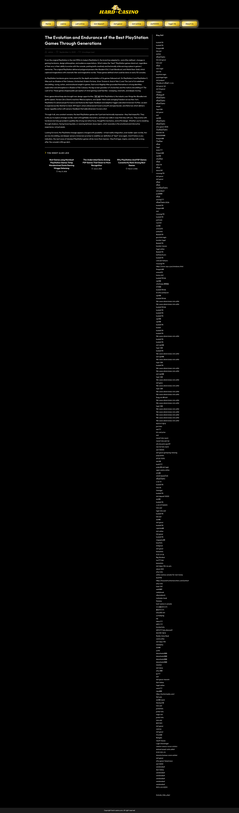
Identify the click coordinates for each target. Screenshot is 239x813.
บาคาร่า (159, 482)
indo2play (159, 645)
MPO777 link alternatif (164, 630)
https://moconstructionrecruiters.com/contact (172, 581)
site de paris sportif (163, 444)
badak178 (159, 42)
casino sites (160, 639)
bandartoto (160, 627)
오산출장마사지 (161, 607)
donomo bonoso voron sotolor (166, 755)
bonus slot (159, 275)
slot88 (158, 226)
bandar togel (161, 240)
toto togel (159, 69)
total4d (159, 665)
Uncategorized (88, 52)
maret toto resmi (162, 438)
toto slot (159, 63)
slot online (159, 531)
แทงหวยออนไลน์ (162, 476)
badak (158, 327)
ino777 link (160, 560)
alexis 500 (160, 569)
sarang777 (160, 199)
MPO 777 (159, 624)
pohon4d (159, 231)
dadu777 (159, 150)
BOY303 (159, 723)
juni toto (159, 426)
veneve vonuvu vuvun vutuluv (166, 746)
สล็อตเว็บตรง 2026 (162, 202)
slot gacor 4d (161, 86)
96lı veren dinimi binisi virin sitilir (167, 301)
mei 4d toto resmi (162, 447)
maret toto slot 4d (162, 441)
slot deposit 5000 (162, 496)
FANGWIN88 (160, 135)
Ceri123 (158, 223)
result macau (161, 741)
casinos (158, 729)
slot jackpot (160, 80)
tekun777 (159, 621)
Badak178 (159, 234)
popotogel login (161, 77)
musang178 (160, 173)
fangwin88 (160, 48)
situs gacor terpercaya (164, 761)
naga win (159, 714)
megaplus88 (160, 540)
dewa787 (159, 170)
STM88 (158, 287)
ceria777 (159, 688)
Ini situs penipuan (162, 293)
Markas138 (160, 703)
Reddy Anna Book (162, 636)
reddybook (160, 592)
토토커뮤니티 (161, 752)
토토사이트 (160, 554)
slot (157, 115)
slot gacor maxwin (162, 679)
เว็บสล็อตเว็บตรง (161, 130)
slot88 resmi (160, 700)
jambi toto (160, 712)
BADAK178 (160, 133)
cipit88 (158, 118)
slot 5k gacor (160, 89)
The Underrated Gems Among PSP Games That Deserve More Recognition (97, 162)
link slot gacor (161, 60)
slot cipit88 (160, 345)
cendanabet (160, 767)
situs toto (159, 572)
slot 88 (158, 461)
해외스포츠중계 (161, 787)
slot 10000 (160, 450)
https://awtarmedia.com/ (165, 694)
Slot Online (160, 682)
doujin (158, 106)
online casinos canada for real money (169, 575)
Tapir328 (159, 109)
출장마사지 (160, 610)
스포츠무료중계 (161, 505)
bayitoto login (161, 74)
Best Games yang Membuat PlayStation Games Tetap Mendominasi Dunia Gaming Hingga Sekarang (61, 163)
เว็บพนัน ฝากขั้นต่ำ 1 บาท (165, 83)
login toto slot (161, 511)
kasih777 (159, 464)
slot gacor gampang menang (166, 453)
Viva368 (159, 735)
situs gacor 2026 (162, 127)
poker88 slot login (162, 467)
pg (157, 618)
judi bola (159, 220)
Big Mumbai (160, 557)
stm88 (158, 473)
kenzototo (159, 551)
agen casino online (162, 470)
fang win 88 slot (162, 397)
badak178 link (161, 278)
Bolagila (159, 738)
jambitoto (159, 709)
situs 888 (159, 671)
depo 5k (159, 165)
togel (158, 147)
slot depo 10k (161, 642)
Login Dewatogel (162, 743)
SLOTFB (159, 578)
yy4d (158, 650)
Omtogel (159, 490)
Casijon (158, 92)
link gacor (159, 534)
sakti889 (159, 589)
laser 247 (159, 586)
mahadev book (161, 598)
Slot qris (159, 697)
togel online (160, 249)
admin (50, 52)
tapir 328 (159, 348)
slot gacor (159, 112)
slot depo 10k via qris (163, 566)
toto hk (158, 488)
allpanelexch (160, 595)
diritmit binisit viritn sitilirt (165, 749)
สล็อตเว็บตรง (160, 57)
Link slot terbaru (162, 261)
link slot (158, 51)
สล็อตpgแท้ (160, 95)
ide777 (158, 429)
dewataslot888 (161, 653)
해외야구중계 (161, 423)
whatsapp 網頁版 (162, 284)
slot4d (158, 54)
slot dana (159, 668)
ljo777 (158, 674)
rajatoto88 (160, 528)
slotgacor (159, 546)
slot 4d (158, 72)
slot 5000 (159, 764)
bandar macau (161, 246)
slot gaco (159, 383)
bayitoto (159, 543)
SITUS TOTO (160, 458)
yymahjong (160, 615)
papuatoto (160, 455)
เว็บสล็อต (159, 141)
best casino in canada (164, 604)
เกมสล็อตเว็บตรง (162, 188)
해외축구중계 (161, 633)
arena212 (159, 229)
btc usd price (160, 432)
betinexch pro (161, 255)
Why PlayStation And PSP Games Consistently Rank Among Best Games (132, 162)
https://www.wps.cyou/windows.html (169, 266)
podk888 (159, 194)
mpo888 (159, 691)
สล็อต (158, 66)
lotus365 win (160, 613)
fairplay (159, 601)
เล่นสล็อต (159, 159)
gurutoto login (161, 237)
